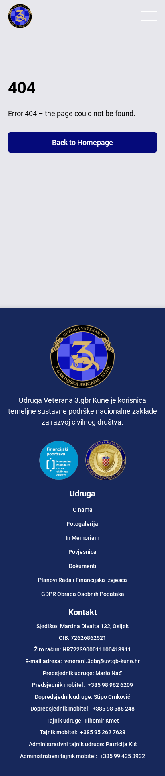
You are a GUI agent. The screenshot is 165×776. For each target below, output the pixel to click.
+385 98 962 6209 (110, 685)
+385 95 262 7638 (102, 732)
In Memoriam (82, 538)
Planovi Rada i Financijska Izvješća (82, 580)
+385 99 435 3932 (122, 756)
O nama (83, 509)
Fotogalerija (82, 524)
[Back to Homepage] (40, 16)
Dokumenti (83, 566)
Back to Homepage (82, 142)
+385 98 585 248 (114, 708)
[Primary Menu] (149, 16)
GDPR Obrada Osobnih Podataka (82, 594)
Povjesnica (82, 552)
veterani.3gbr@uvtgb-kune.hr (102, 661)
